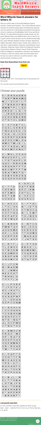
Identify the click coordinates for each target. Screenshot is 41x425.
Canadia (22, 406)
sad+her (13, 408)
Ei (1, 406)
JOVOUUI (9, 406)
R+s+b (18, 408)
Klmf (29, 406)
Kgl (35, 406)
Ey (26, 406)
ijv (28, 408)
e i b (1, 410)
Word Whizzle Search (30, 11)
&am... (2, 408)
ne (32, 406)
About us (13, 420)
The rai (31, 408)
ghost (6, 410)
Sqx (36, 408)
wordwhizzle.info (11, 418)
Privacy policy (4, 420)
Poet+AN (16, 406)
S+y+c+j (24, 408)
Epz (39, 408)
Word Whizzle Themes (10, 12)
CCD (3, 406)
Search (24, 65)
